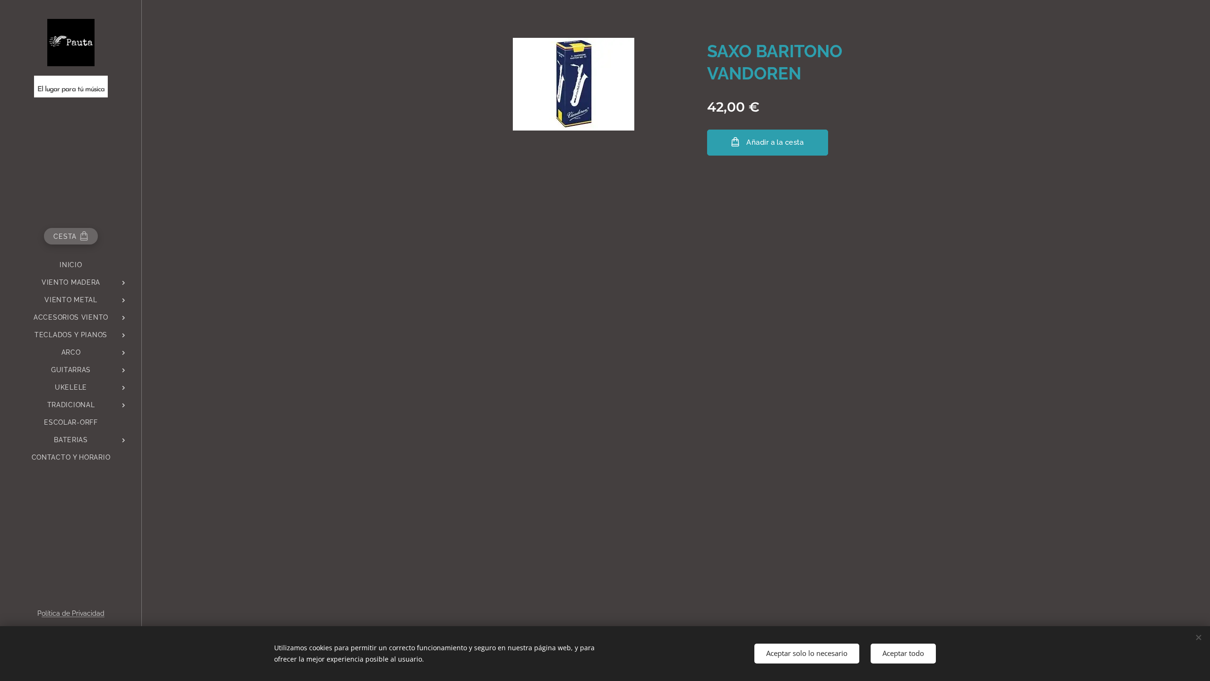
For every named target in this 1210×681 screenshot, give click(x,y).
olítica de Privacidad (73, 613)
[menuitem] (71, 265)
